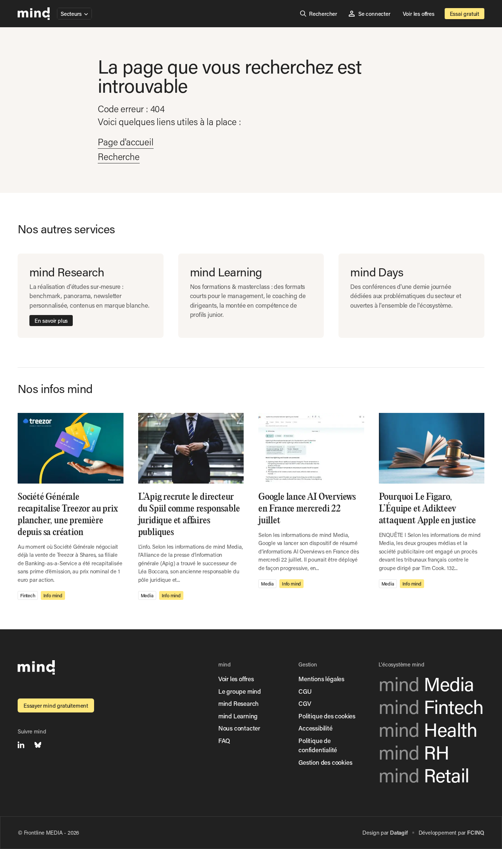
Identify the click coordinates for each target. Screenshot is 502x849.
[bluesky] (38, 745)
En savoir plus (51, 320)
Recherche (118, 157)
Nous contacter (239, 728)
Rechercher (323, 13)
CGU (304, 691)
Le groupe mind (239, 691)
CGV (304, 703)
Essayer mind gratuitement (56, 705)
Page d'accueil (125, 142)
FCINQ (475, 832)
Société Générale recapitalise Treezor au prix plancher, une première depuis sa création (68, 514)
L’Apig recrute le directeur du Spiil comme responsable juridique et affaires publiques (189, 514)
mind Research (238, 703)
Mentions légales (321, 679)
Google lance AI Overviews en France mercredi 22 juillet (307, 508)
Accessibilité (315, 728)
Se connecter (374, 13)
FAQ (224, 740)
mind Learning (238, 716)
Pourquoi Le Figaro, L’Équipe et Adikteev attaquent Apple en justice (428, 508)
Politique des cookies (326, 716)
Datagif (399, 832)
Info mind (52, 595)
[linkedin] (21, 745)
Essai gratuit (464, 13)
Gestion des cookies (325, 762)
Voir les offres (418, 13)
